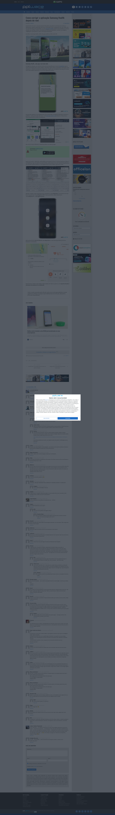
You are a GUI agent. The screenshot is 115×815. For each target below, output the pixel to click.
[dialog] (57, 407)
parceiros (46, 399)
